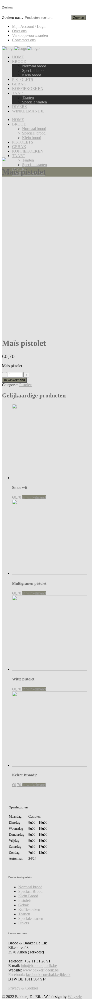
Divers (23, 923)
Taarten (24, 914)
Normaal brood (30, 887)
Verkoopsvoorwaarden (30, 35)
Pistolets (25, 385)
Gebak (23, 905)
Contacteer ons (24, 40)
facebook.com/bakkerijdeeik (48, 974)
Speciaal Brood (30, 891)
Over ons (19, 31)
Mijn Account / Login (29, 26)
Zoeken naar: (12, 17)
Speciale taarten (30, 918)
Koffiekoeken (29, 909)
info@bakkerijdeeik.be (39, 965)
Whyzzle (75, 996)
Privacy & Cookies (23, 988)
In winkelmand (14, 380)
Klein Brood (28, 896)
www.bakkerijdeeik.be (41, 970)
